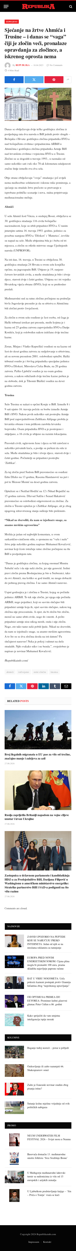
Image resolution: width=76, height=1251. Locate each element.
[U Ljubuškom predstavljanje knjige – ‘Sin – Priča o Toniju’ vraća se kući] (14, 1195)
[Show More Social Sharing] (67, 79)
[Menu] (6, 6)
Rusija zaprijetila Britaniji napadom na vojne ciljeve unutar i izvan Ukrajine (37, 817)
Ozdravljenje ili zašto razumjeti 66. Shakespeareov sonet (45, 1068)
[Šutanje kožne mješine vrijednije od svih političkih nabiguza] (14, 1107)
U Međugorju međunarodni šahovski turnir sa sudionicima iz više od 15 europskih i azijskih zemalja (46, 1176)
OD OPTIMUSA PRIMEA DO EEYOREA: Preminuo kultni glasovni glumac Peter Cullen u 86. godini (47, 1000)
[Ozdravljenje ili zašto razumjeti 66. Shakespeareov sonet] (14, 1070)
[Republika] (38, 6)
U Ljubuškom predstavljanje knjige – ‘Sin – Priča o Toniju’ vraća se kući (49, 1193)
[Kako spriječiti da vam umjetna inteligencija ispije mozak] (14, 1019)
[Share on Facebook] (14, 79)
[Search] (70, 6)
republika (23, 65)
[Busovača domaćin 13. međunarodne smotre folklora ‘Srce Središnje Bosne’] (14, 1158)
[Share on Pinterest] (53, 79)
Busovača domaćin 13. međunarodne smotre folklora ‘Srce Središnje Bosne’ (47, 1156)
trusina (54, 672)
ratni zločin (40, 672)
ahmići (10, 672)
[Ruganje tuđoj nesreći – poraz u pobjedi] (14, 1052)
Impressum (33, 1241)
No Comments (56, 65)
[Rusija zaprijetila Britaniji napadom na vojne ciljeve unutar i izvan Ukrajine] (38, 790)
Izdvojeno (11, 21)
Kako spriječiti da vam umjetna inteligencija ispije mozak (43, 1017)
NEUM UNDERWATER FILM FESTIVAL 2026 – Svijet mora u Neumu (49, 1137)
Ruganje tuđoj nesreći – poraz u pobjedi (48, 1048)
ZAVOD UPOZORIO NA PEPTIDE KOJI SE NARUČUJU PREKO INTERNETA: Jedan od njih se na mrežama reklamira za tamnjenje (46, 942)
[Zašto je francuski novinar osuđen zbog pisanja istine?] (14, 1089)
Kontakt (47, 1241)
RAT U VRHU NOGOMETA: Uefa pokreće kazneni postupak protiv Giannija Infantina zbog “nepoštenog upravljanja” (49, 982)
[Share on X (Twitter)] (34, 79)
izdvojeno (23, 672)
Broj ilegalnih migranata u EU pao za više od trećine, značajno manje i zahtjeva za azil (38, 756)
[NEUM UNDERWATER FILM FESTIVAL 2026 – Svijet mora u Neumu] (14, 1139)
